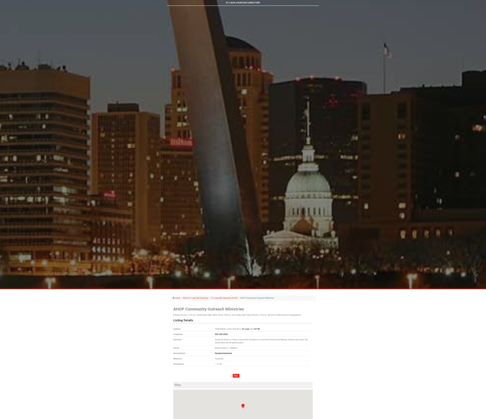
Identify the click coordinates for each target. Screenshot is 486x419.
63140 (257, 329)
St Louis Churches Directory (243, 3)
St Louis (245, 329)
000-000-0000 (221, 334)
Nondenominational (223, 353)
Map (236, 376)
